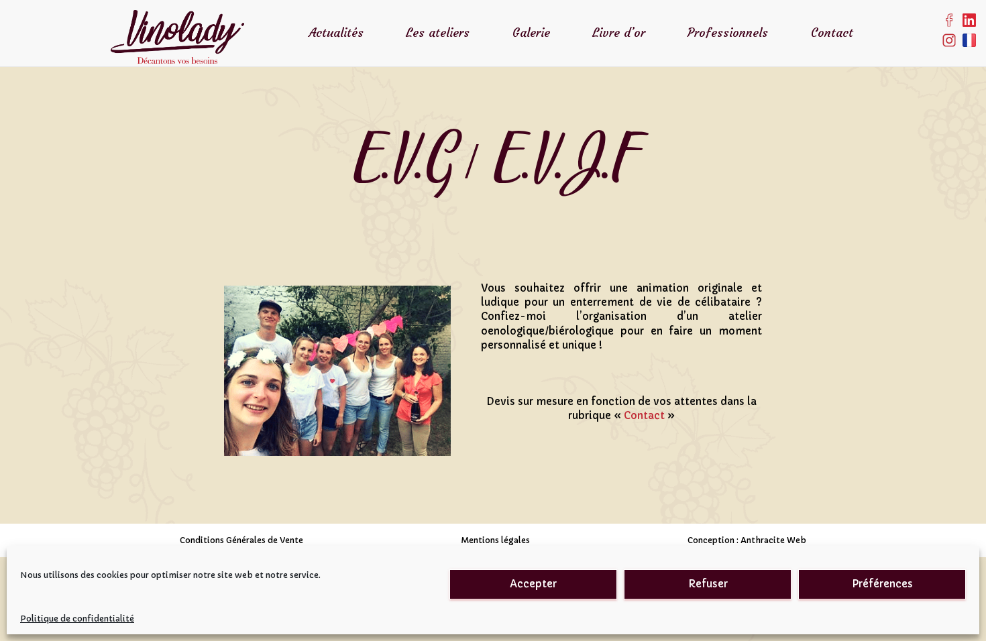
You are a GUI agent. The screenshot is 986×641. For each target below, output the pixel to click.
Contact (832, 32)
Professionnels (728, 32)
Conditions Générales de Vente (241, 540)
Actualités (336, 32)
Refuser (708, 583)
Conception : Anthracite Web (747, 540)
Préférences (882, 583)
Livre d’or (618, 32)
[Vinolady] (177, 17)
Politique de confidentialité (77, 619)
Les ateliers (438, 32)
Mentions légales (495, 540)
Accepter (533, 583)
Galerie (531, 32)
